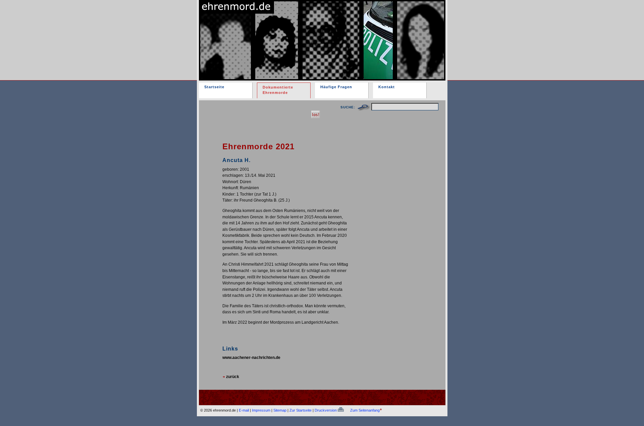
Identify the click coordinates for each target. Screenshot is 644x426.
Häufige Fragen (336, 87)
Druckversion (326, 410)
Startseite (214, 87)
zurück (232, 376)
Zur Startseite (300, 410)
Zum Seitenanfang (365, 410)
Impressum (261, 410)
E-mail (244, 410)
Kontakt (386, 87)
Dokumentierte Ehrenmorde (278, 90)
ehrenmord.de (277, 34)
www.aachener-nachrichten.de (251, 357)
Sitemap (279, 410)
